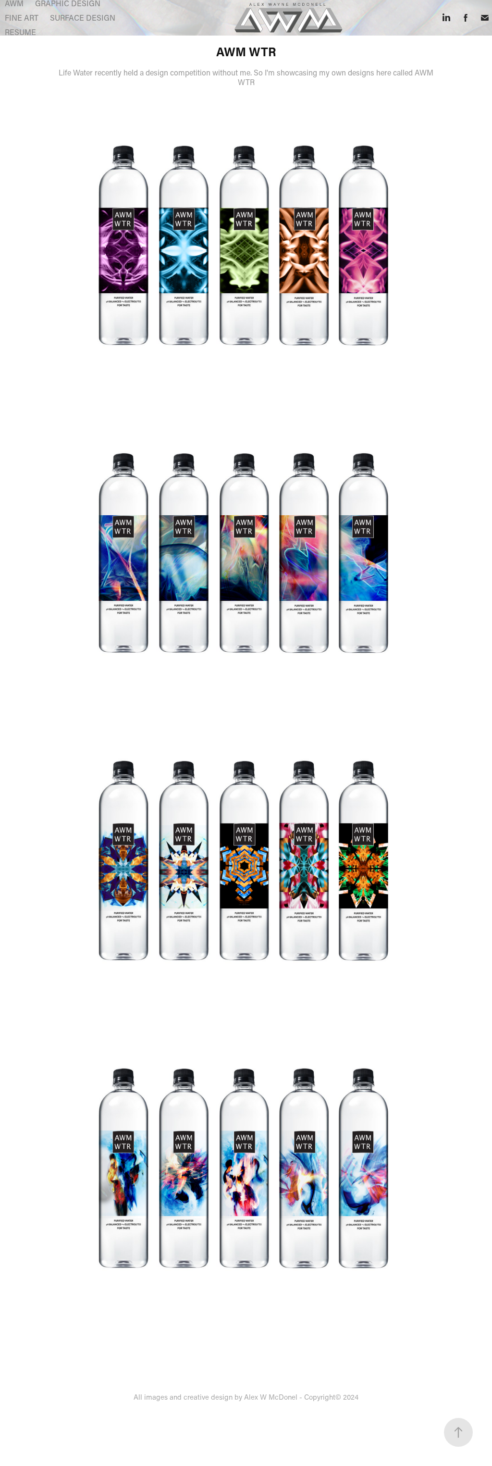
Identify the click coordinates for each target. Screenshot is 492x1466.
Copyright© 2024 (331, 1397)
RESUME (20, 32)
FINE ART (21, 17)
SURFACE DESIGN (82, 17)
